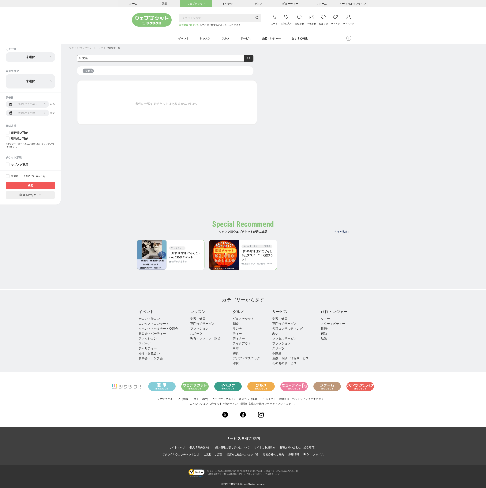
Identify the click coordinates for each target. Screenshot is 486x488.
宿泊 (324, 333)
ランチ (237, 328)
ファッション (148, 338)
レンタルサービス (284, 338)
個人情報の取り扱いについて (232, 447)
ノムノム (318, 454)
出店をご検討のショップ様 (242, 454)
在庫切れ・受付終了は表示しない (29, 176)
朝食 (236, 323)
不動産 (276, 353)
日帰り (325, 328)
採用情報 (293, 454)
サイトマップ (177, 447)
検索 (30, 185)
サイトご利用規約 (264, 447)
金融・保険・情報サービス (290, 358)
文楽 (87, 70)
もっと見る (340, 231)
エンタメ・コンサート (154, 323)
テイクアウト (242, 343)
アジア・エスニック (246, 358)
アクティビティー (333, 323)
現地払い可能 (19, 138)
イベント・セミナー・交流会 (158, 328)
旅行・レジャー (334, 312)
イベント (146, 312)
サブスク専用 (19, 164)
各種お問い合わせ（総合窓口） (298, 447)
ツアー (325, 318)
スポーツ (145, 343)
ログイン (194, 25)
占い (275, 333)
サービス (279, 312)
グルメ (238, 312)
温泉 (324, 338)
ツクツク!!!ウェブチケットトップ (86, 48)
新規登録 (183, 25)
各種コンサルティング (287, 328)
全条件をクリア (30, 195)
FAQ (306, 454)
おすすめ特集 (300, 38)
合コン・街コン (149, 318)
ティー (237, 333)
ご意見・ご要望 (213, 454)
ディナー (239, 338)
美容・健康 (197, 318)
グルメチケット (243, 318)
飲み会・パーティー (152, 333)
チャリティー (148, 348)
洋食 (236, 363)
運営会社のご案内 (273, 454)
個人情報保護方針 (200, 447)
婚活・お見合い (149, 353)
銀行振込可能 (19, 132)
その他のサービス (284, 363)
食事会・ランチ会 (151, 358)
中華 (236, 348)
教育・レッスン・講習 (205, 338)
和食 (236, 353)
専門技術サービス (202, 323)
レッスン (197, 312)
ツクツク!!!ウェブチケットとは (180, 454)
